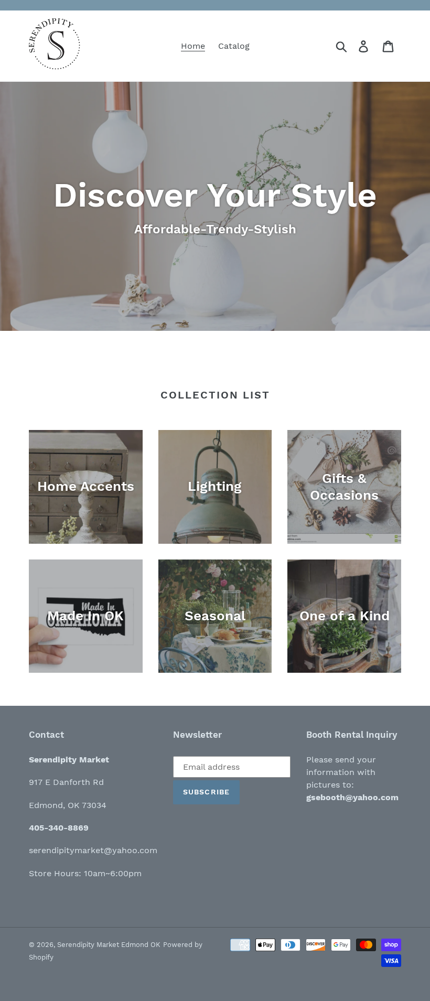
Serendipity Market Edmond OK (108, 945)
